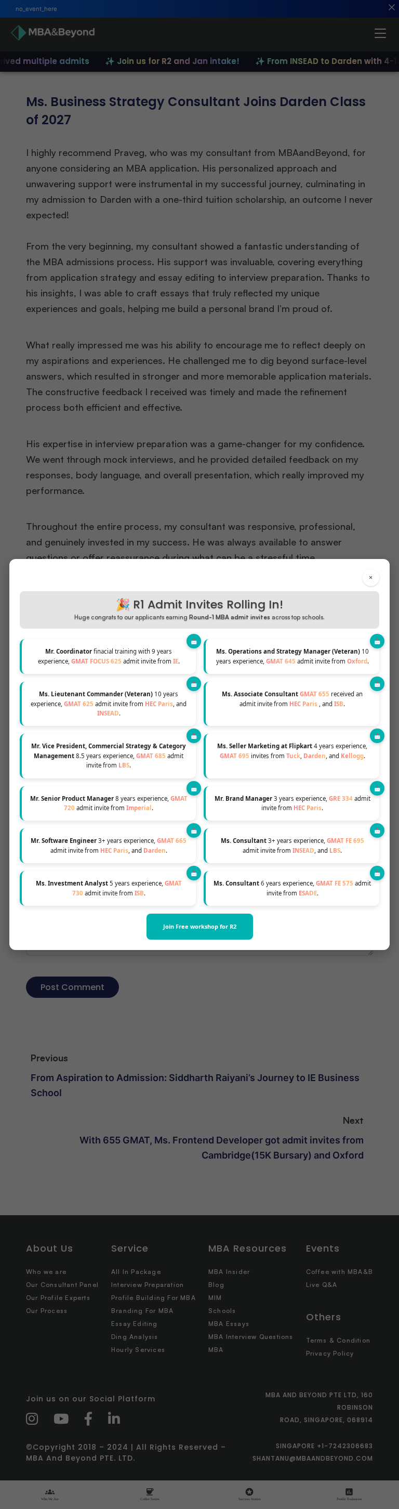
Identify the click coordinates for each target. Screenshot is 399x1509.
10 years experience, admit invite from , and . (109, 703)
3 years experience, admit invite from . (292, 803)
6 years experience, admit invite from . (292, 887)
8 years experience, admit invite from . (109, 803)
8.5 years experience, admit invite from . (108, 755)
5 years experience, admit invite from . (109, 887)
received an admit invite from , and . (292, 698)
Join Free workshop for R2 (199, 926)
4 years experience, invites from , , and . (292, 750)
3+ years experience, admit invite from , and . (109, 845)
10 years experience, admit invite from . (292, 656)
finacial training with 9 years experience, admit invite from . (109, 656)
